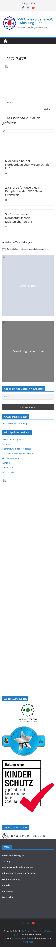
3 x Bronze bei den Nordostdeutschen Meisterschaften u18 (18, 217)
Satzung (6, 444)
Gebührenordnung (10, 458)
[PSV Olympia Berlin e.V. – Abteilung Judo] (5, 41)
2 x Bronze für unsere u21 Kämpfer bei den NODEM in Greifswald (23, 191)
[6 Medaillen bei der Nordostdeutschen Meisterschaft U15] (28, 131)
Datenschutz (8, 472)
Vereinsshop (28, 286)
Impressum (7, 467)
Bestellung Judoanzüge (28, 351)
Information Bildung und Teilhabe (17, 453)
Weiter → (49, 109)
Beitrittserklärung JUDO (13, 439)
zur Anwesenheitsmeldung (14, 423)
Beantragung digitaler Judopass (16, 448)
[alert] (28, 249)
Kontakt (6, 462)
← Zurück (7, 102)
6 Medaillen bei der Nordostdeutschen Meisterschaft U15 (27, 164)
